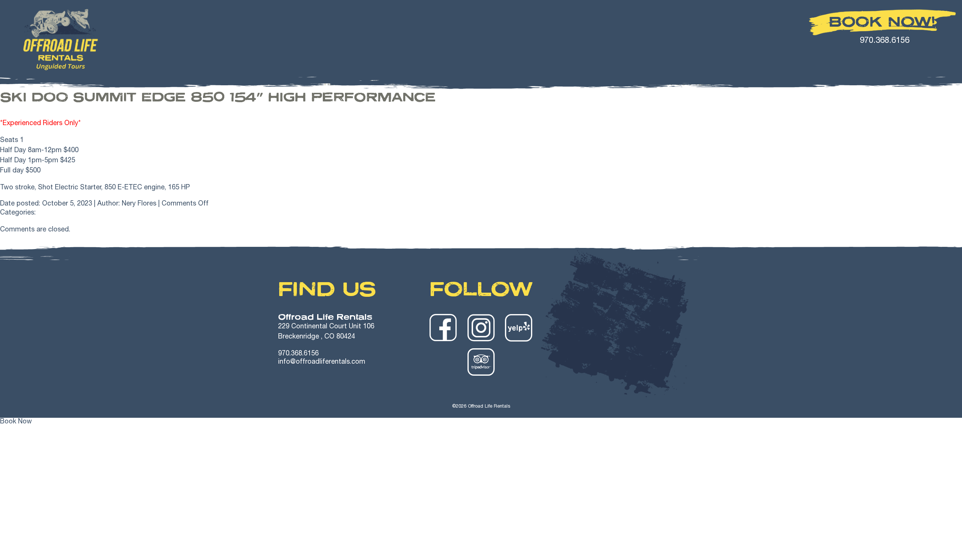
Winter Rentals (400, 84)
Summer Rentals (322, 84)
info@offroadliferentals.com (321, 362)
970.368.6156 (298, 354)
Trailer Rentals (476, 84)
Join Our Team (685, 84)
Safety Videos (549, 84)
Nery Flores (139, 204)
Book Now (16, 422)
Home (266, 84)
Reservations (617, 84)
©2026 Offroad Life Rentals (481, 406)
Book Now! (882, 21)
